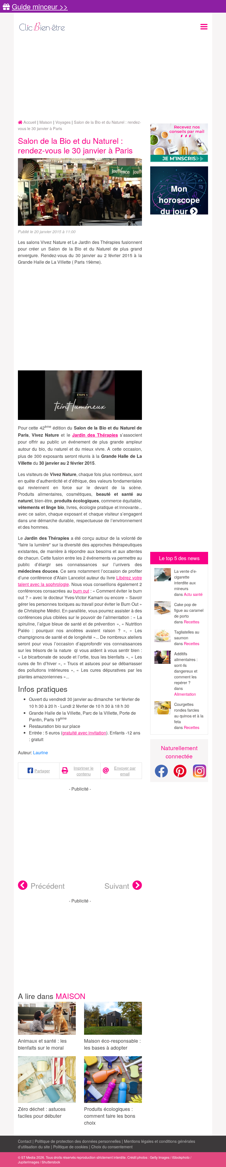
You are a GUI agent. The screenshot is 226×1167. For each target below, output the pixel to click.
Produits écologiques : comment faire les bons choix (109, 1115)
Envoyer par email (125, 771)
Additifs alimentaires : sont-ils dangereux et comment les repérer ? (186, 668)
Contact (24, 1141)
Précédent (48, 885)
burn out (81, 591)
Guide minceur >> (40, 6)
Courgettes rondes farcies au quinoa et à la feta (188, 712)
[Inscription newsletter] (179, 142)
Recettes (191, 621)
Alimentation (185, 694)
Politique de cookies (70, 1146)
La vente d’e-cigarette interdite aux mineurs (185, 579)
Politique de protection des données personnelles (78, 1141)
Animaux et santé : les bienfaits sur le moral (42, 1044)
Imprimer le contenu (83, 771)
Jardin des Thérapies (95, 435)
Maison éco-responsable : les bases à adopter (112, 1044)
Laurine (40, 752)
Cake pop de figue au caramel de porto (188, 610)
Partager (42, 771)
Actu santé (193, 594)
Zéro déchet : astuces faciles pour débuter (42, 1112)
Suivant (116, 885)
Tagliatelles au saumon (186, 634)
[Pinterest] (180, 774)
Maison (70, 995)
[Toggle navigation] (204, 27)
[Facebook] (161, 774)
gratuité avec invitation (84, 733)
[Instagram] (199, 770)
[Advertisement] (113, 76)
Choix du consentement (112, 1146)
